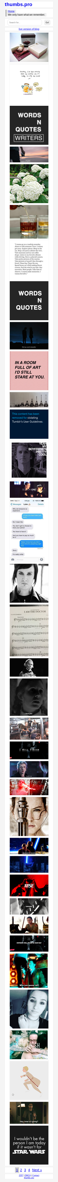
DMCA (28, 1175)
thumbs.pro (18, 4)
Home (11, 11)
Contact (35, 1175)
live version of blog (29, 29)
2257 (21, 1175)
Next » (37, 1170)
